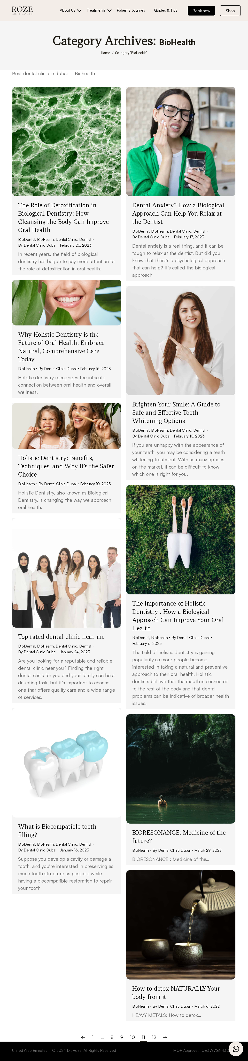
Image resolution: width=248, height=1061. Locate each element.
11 (143, 1037)
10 (132, 1037)
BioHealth (45, 239)
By (37, 245)
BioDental (26, 239)
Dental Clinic (66, 239)
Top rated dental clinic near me (61, 636)
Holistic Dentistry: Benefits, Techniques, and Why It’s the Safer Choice (66, 466)
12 (154, 1037)
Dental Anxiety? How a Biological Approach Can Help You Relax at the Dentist (178, 213)
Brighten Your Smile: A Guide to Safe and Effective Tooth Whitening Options (176, 412)
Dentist (85, 239)
